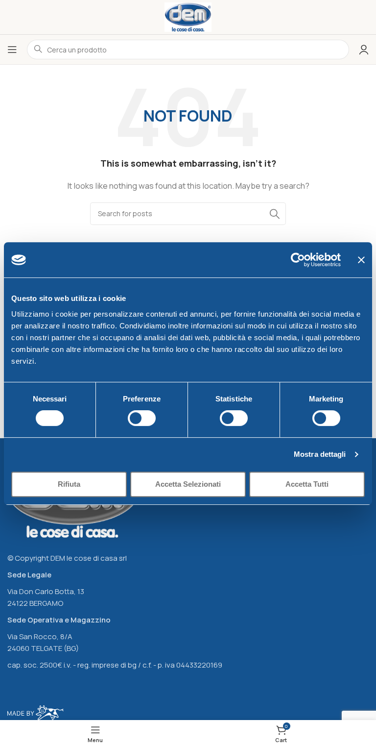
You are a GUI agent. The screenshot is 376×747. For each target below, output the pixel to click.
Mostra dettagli (320, 454)
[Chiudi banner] (361, 259)
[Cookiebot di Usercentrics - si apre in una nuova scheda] (298, 259)
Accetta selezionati (188, 484)
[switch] (142, 418)
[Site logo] (188, 16)
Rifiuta (69, 484)
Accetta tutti (307, 484)
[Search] (274, 213)
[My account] (364, 49)
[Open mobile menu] (12, 49)
